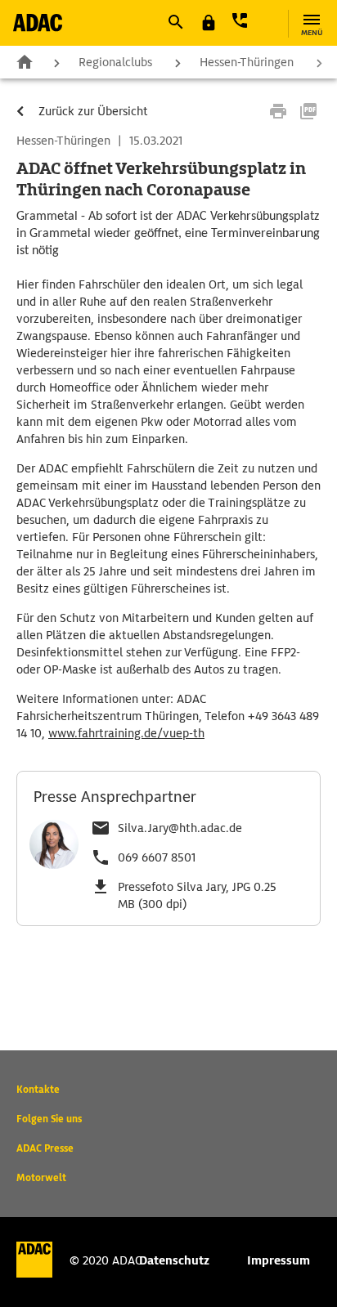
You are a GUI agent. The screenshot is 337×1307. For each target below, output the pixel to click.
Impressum (278, 1260)
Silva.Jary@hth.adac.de (180, 828)
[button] (175, 22)
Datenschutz (174, 1260)
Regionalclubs (115, 62)
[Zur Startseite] (37, 22)
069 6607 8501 (156, 857)
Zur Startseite (24, 61)
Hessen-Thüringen (247, 62)
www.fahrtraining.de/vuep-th (126, 733)
